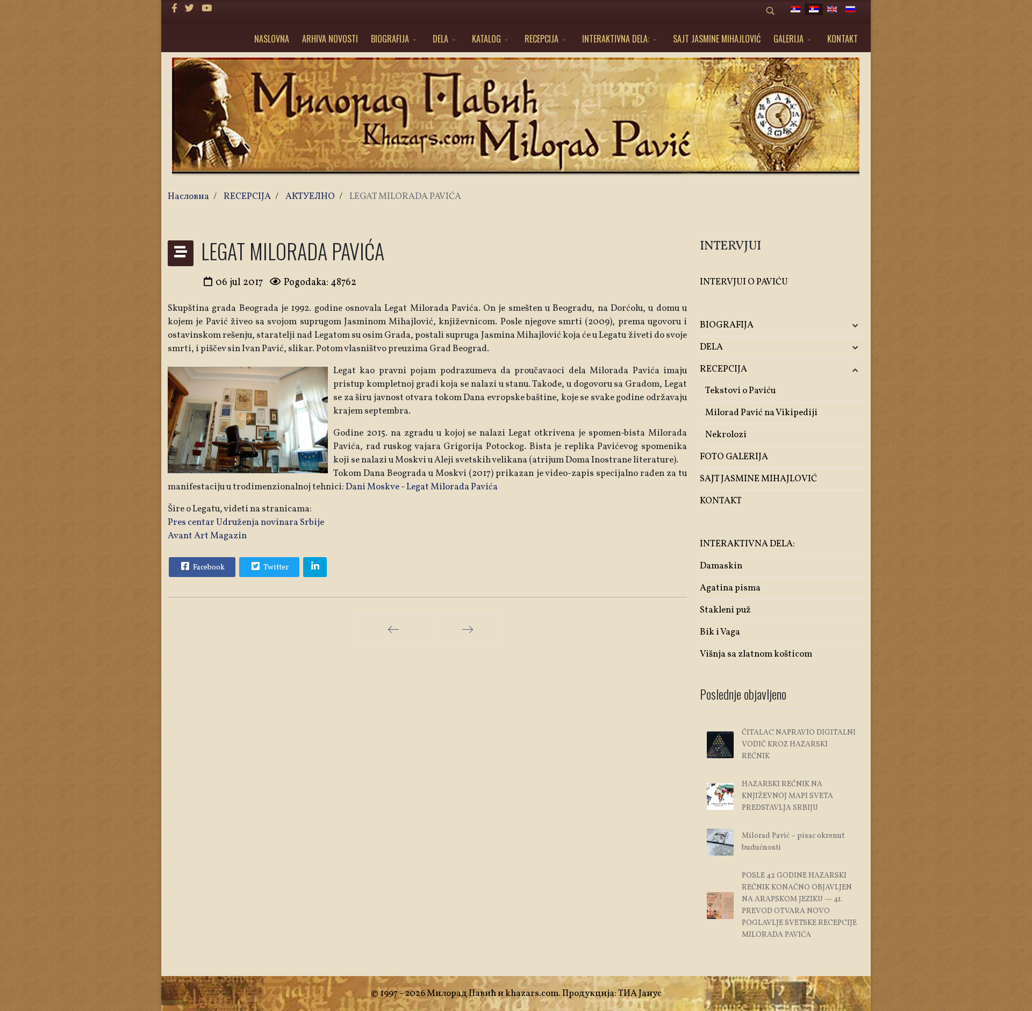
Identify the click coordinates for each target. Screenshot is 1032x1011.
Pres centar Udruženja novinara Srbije (246, 522)
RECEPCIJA (541, 38)
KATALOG (486, 38)
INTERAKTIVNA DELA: (615, 38)
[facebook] (174, 9)
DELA (440, 38)
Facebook (208, 568)
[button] (837, 326)
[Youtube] (207, 9)
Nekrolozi (726, 435)
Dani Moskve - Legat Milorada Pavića (422, 487)
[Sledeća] (467, 629)
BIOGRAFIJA (390, 38)
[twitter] (189, 9)
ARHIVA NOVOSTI (330, 38)
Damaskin (721, 566)
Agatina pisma (730, 588)
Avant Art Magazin (207, 536)
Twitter (275, 568)
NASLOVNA (271, 38)
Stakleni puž (725, 610)
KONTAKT (842, 38)
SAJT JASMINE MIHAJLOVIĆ (717, 38)
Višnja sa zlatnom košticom (756, 654)
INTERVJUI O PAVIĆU (744, 282)
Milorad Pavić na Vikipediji (761, 413)
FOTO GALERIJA (734, 457)
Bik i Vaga (720, 632)
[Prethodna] (394, 629)
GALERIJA (788, 38)
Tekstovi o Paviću (740, 391)
